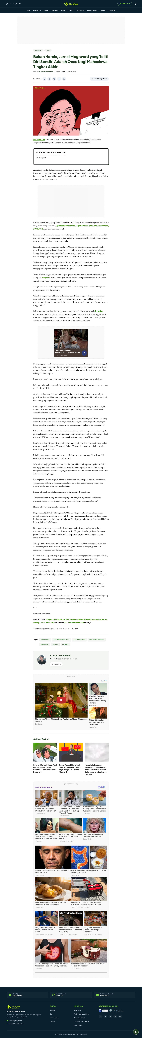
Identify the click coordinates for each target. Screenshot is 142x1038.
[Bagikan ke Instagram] (49, 79)
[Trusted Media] (100, 1010)
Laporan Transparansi (81, 1021)
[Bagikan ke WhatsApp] (44, 79)
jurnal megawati (79, 639)
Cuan (70, 10)
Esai (28, 10)
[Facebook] (13, 4)
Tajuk (46, 10)
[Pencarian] (135, 4)
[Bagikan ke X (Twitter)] (64, 79)
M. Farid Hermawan (74, 623)
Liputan (36, 10)
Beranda (38, 50)
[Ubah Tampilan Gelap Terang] (136, 1032)
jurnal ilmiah (45, 639)
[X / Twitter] (10, 4)
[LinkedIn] (120, 1016)
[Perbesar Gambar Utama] (71, 135)
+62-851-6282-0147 (16, 1024)
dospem (45, 278)
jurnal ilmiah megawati (61, 639)
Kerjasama (77, 1010)
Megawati (44, 644)
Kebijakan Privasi (79, 1018)
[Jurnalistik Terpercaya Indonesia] (118, 1010)
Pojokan (55, 10)
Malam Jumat (92, 10)
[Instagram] (7, 4)
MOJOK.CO (39, 140)
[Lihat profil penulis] (42, 664)
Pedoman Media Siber (81, 1014)
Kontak (52, 1021)
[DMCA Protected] (105, 1010)
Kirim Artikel (54, 1018)
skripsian (98, 311)
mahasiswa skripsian (96, 639)
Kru (51, 1014)
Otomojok (80, 10)
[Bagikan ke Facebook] (59, 79)
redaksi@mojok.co (15, 1021)
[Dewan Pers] (110, 1010)
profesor (65, 644)
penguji (55, 644)
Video (103, 10)
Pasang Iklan (78, 1025)
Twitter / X (57, 664)
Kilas (63, 10)
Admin (75, 629)
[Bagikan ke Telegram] (54, 79)
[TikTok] (16, 4)
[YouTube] (20, 4)
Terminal (112, 10)
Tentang (52, 1010)
